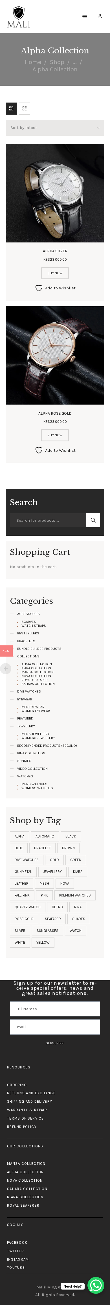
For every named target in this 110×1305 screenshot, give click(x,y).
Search (93, 520)
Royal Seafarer (34, 680)
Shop (57, 62)
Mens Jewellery (35, 734)
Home (33, 62)
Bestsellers (28, 633)
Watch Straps (33, 626)
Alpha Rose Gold (55, 413)
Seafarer (53, 919)
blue (19, 848)
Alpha (19, 836)
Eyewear (24, 699)
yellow (43, 942)
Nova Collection (36, 676)
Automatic (45, 836)
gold (54, 860)
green (75, 860)
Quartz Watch (28, 907)
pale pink (22, 895)
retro (57, 907)
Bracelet (42, 848)
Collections (28, 656)
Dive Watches (29, 691)
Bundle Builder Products (39, 649)
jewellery (52, 872)
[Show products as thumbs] (11, 109)
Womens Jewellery (38, 738)
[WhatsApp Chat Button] (95, 1285)
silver (20, 931)
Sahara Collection (38, 684)
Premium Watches (75, 895)
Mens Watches (34, 784)
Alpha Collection (36, 664)
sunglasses (47, 931)
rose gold (24, 919)
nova (64, 883)
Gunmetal (23, 872)
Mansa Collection (37, 672)
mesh (44, 883)
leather (21, 883)
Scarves (28, 622)
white (20, 942)
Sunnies (24, 761)
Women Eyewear (35, 711)
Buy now (55, 273)
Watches (25, 776)
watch (76, 931)
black (70, 836)
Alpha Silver (55, 251)
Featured (25, 718)
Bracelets (26, 641)
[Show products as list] (24, 109)
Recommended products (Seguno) (47, 746)
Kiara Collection (36, 668)
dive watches (27, 860)
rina (78, 907)
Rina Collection (31, 753)
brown (68, 848)
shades (78, 919)
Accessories (28, 614)
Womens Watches (37, 788)
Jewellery (26, 726)
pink (44, 895)
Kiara (77, 872)
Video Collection (32, 769)
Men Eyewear (32, 707)
